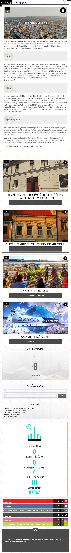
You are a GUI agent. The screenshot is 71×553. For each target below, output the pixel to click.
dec (6, 162)
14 (6, 165)
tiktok (66, 515)
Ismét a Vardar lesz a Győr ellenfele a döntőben (15, 412)
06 (6, 214)
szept (7, 9)
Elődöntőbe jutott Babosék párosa (12, 414)
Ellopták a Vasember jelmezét (11, 416)
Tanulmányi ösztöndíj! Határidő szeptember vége (25, 510)
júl (6, 211)
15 (6, 260)
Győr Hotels (19, 539)
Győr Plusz (39, 146)
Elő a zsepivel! (43, 510)
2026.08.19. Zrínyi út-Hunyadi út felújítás (43, 524)
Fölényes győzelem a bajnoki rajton (18, 146)
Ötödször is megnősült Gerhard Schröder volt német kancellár (19, 408)
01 (7, 11)
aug (6, 257)
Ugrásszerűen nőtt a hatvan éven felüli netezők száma (16, 410)
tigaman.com (54, 539)
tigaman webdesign (37, 539)
